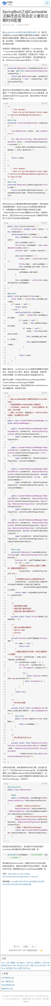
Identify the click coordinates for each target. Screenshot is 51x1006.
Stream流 (38, 965)
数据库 (12, 962)
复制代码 (44, 65)
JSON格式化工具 (7, 977)
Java (3, 962)
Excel (28, 968)
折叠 (6, 65)
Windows (20, 965)
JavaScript (46, 962)
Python (15, 968)
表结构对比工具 (7, 988)
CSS (24, 968)
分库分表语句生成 (8, 985)
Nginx (45, 965)
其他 (32, 965)
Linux (3, 968)
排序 (20, 968)
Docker (27, 965)
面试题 (3, 965)
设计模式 (9, 968)
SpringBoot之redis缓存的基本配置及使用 (20, 32)
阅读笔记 (37, 962)
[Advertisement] (25, 914)
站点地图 (46, 999)
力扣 (7, 962)
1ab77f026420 (36, 999)
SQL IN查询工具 (7, 981)
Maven (9, 965)
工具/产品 (29, 962)
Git (49, 965)
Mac (14, 965)
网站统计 (26, 1002)
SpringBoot (20, 962)
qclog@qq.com (15, 999)
